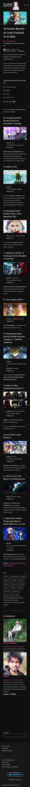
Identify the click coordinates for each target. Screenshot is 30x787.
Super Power (15, 595)
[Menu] (27, 5)
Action (6, 576)
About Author (5, 762)
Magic (6, 584)
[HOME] (4, 41)
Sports (6, 595)
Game (21, 580)
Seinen (13, 587)
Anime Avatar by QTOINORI (10, 767)
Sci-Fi (6, 587)
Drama (6, 580)
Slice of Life (16, 591)
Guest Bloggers (6, 764)
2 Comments (21, 51)
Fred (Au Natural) (10, 643)
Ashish (6, 676)
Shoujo (20, 587)
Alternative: (6, 732)
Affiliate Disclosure (7, 750)
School (22, 584)
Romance (14, 584)
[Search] (24, 5)
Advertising (5, 748)
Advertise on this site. (15, 779)
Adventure (14, 576)
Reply (22, 646)
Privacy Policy (6, 746)
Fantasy (13, 580)
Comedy (22, 576)
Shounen (7, 591)
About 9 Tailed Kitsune (8, 760)
